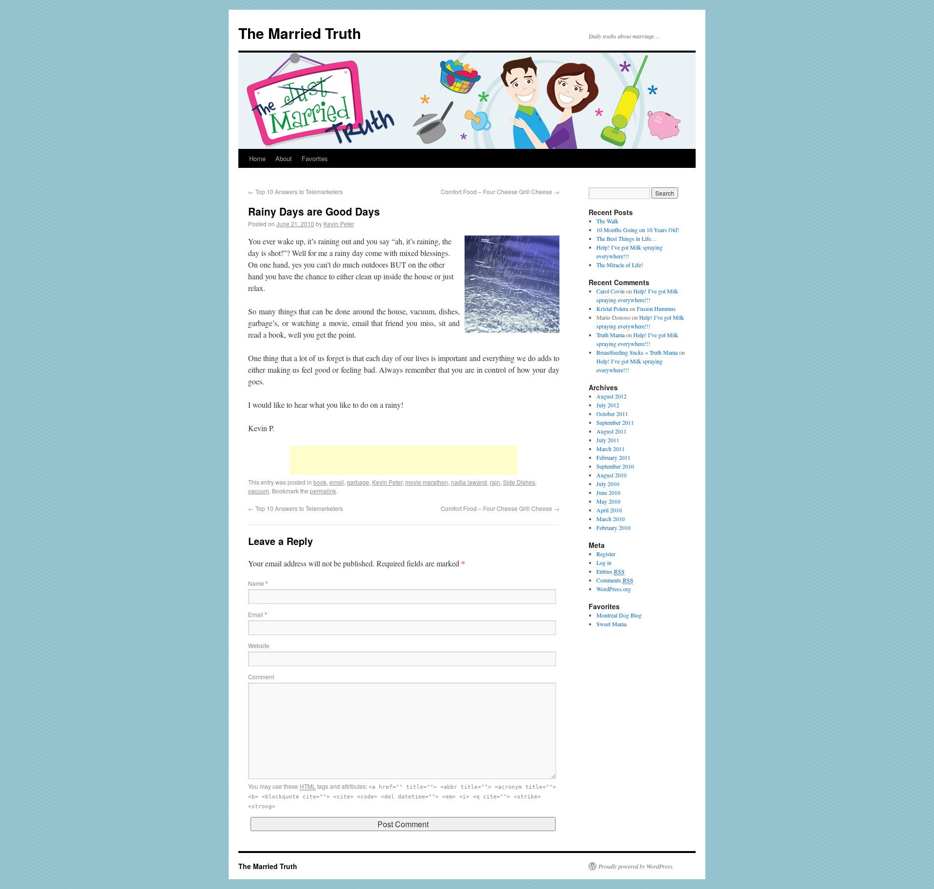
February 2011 (613, 457)
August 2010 (611, 475)
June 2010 (608, 492)
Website (258, 645)
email (336, 482)
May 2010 (608, 501)
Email (257, 614)
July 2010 (607, 484)
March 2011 (610, 449)
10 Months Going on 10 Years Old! (637, 230)
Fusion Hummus (656, 308)
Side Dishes (519, 482)
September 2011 (615, 422)
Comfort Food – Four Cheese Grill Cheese (500, 191)
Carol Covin (610, 291)
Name (258, 583)
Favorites (315, 158)
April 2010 (609, 510)
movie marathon (426, 482)
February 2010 (613, 527)
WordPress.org (613, 589)
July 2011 (607, 440)
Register (605, 554)
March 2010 (610, 519)
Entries (610, 571)
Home (257, 158)
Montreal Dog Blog (619, 615)
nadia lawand (469, 482)
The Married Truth (299, 32)
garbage (358, 482)
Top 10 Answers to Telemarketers (295, 191)
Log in (603, 562)
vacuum (258, 491)
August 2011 (611, 431)
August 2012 (611, 396)
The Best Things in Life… (626, 238)
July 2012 (607, 405)
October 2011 (612, 413)
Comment (261, 676)
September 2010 (615, 466)
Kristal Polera (612, 308)
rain (495, 482)
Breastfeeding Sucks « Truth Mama (637, 352)
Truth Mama (610, 335)
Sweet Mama (611, 624)
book (319, 482)
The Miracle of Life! (619, 265)
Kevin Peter (338, 223)
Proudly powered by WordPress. (636, 866)
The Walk (607, 221)
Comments (614, 580)
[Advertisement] (404, 460)
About (283, 158)
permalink (323, 491)
